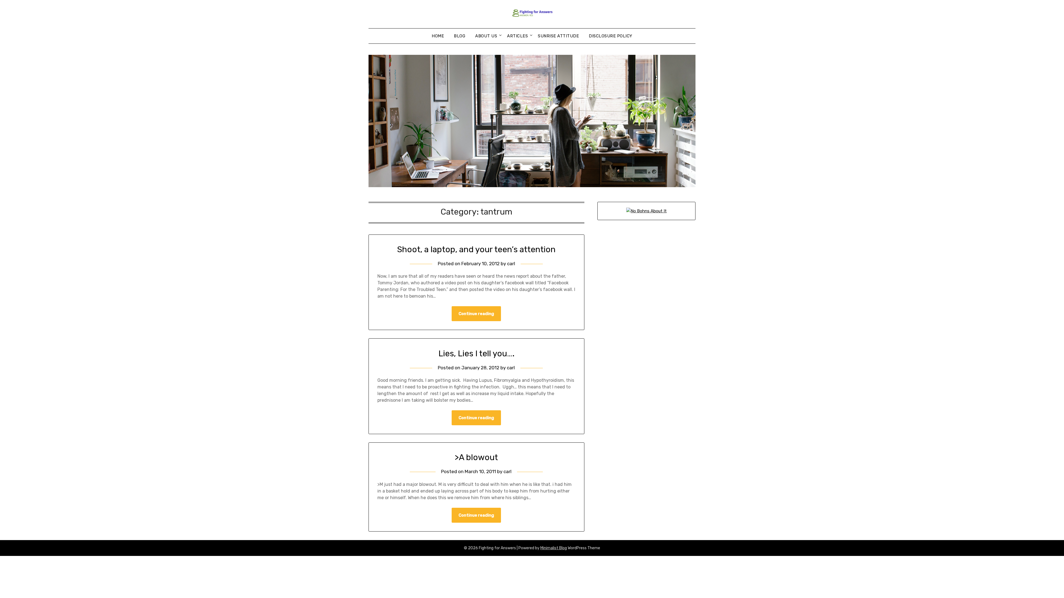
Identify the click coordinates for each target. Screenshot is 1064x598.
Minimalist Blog (553, 548)
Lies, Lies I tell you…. (476, 354)
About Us (486, 35)
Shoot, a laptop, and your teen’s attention (476, 249)
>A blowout (476, 457)
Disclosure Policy (610, 35)
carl (511, 263)
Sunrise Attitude (558, 35)
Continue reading (476, 313)
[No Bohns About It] (646, 210)
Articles (517, 35)
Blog (459, 35)
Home (438, 35)
